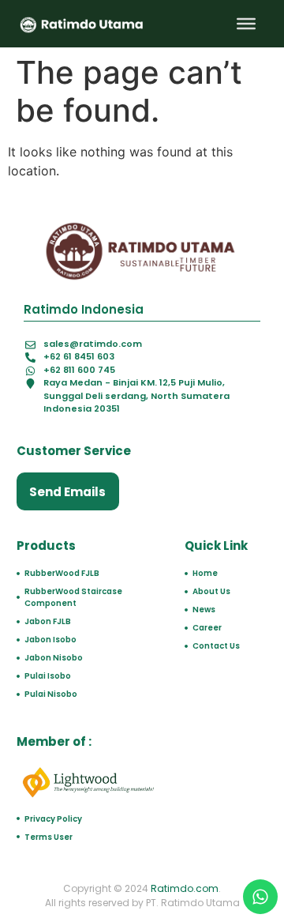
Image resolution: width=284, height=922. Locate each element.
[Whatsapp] (260, 896)
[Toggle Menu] (246, 23)
